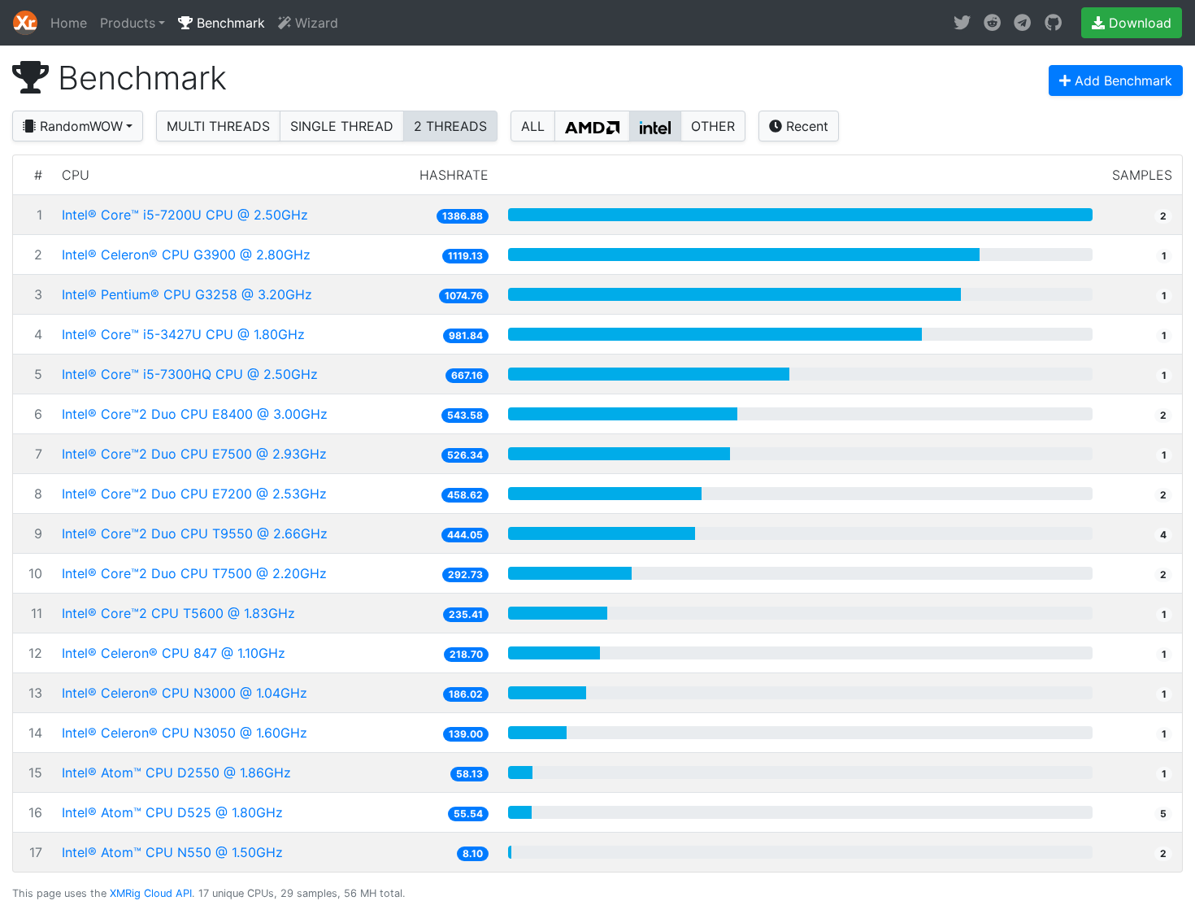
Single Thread (341, 126)
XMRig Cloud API (151, 893)
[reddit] (992, 23)
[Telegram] (1022, 23)
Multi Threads (218, 126)
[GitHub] (1053, 23)
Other (713, 126)
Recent (805, 126)
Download (1138, 23)
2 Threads (450, 126)
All (533, 126)
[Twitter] (962, 23)
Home (68, 23)
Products (127, 23)
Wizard (314, 23)
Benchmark (229, 23)
